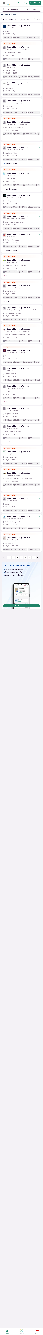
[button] (21, 585)
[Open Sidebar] (4, 3)
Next (38, 557)
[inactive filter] (3, 19)
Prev (4, 557)
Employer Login (23, 3)
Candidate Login (35, 3)
